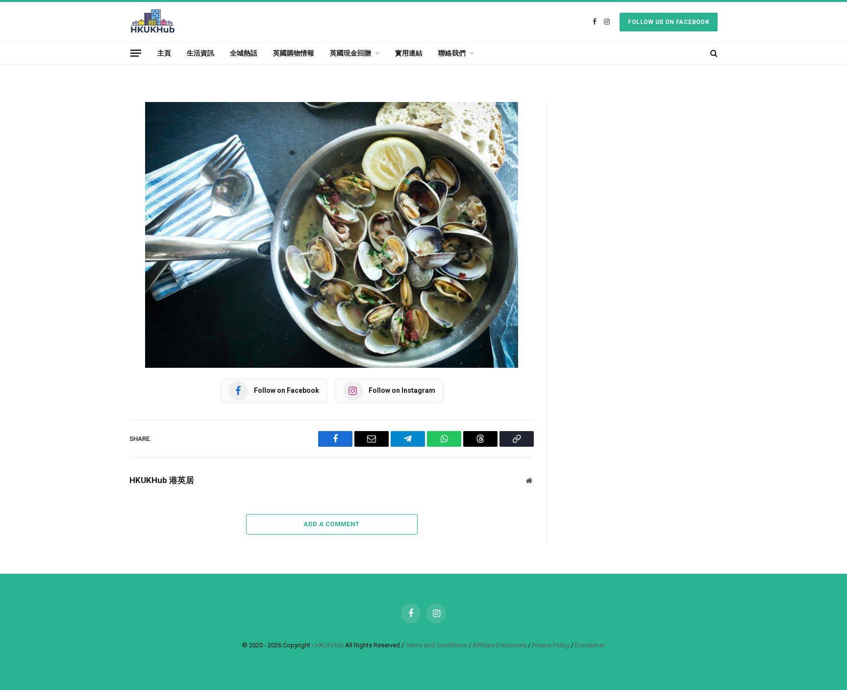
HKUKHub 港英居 (161, 480)
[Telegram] (95, 185)
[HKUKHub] (152, 22)
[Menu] (135, 53)
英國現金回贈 (350, 53)
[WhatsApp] (95, 210)
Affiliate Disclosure (499, 645)
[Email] (95, 160)
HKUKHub (329, 645)
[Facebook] (95, 135)
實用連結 (409, 53)
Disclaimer (590, 645)
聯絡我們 (452, 53)
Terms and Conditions (436, 645)
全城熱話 (243, 53)
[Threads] (95, 235)
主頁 (164, 53)
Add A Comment (331, 524)
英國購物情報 (293, 53)
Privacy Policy (551, 645)
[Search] (713, 53)
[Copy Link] (95, 260)
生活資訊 (200, 53)
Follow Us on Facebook (668, 22)
